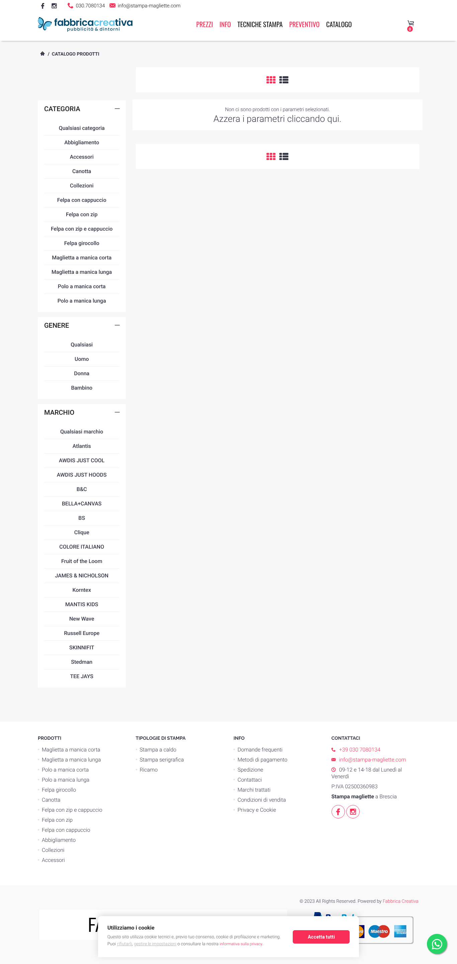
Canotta (81, 171)
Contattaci (250, 780)
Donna (81, 373)
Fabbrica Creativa (401, 901)
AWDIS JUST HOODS (82, 475)
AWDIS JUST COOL (81, 460)
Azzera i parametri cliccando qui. (277, 118)
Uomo (82, 359)
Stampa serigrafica (162, 759)
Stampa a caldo (158, 749)
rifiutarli (124, 943)
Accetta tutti (321, 937)
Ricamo (149, 770)
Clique (81, 532)
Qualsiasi (82, 344)
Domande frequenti (260, 749)
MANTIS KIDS (81, 604)
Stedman (81, 662)
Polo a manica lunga (82, 301)
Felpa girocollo (81, 243)
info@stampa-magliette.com (148, 6)
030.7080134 (90, 6)
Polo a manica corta (82, 286)
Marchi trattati (254, 790)
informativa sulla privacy (240, 944)
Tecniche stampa (260, 24)
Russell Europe (81, 633)
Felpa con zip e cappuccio (82, 229)
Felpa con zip (81, 214)
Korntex (82, 590)
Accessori (82, 157)
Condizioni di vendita (262, 800)
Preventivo (304, 24)
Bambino (81, 388)
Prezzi (204, 24)
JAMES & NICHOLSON (81, 575)
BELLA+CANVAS (82, 503)
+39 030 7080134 (359, 749)
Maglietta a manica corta (81, 257)
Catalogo (339, 24)
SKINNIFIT (81, 647)
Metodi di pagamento (262, 759)
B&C (82, 489)
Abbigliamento (81, 142)
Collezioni (81, 185)
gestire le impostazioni (155, 943)
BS (81, 518)
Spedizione (250, 770)
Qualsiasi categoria (82, 128)
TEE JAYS (81, 676)
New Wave (81, 619)
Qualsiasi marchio (81, 431)
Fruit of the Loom (81, 561)
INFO (225, 24)
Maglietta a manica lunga (82, 272)
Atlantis (82, 446)
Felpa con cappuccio (81, 200)
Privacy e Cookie (257, 810)
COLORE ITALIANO (81, 547)
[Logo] (85, 24)
